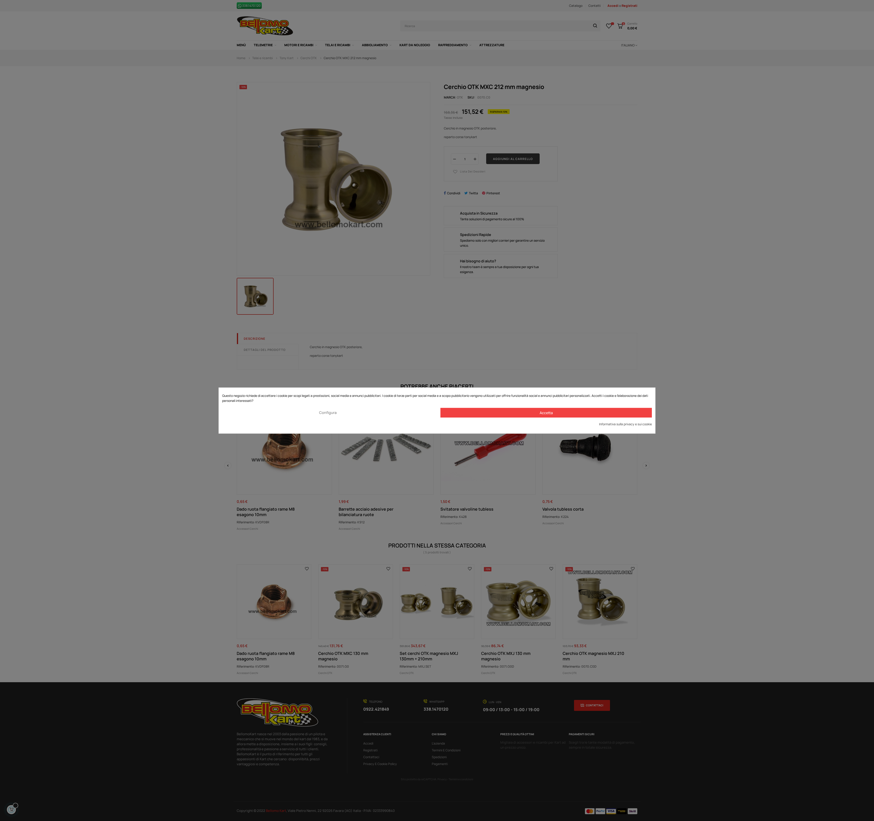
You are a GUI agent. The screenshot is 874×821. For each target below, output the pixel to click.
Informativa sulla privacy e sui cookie (625, 424)
